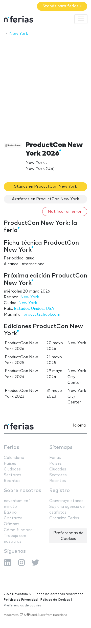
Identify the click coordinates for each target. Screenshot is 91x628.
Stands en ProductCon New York (45, 186)
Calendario (14, 458)
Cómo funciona (18, 530)
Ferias (11, 447)
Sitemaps (61, 447)
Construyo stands (66, 501)
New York (29, 297)
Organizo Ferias (64, 518)
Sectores (12, 475)
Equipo (10, 512)
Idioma (79, 425)
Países (10, 463)
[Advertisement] (45, 87)
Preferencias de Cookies (68, 536)
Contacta (13, 518)
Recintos (12, 481)
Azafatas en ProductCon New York (45, 199)
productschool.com (42, 314)
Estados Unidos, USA (34, 309)
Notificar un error (65, 212)
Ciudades (12, 469)
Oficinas (11, 524)
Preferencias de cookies (22, 605)
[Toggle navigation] (80, 19)
